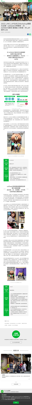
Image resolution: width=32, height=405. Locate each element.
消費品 (6, 325)
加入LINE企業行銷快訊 (16, 342)
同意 (16, 402)
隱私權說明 (13, 399)
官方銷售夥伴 (7, 323)
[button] (31, 368)
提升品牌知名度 (13, 323)
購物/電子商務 (24, 323)
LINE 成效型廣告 (15, 325)
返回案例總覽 (16, 384)
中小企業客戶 (19, 323)
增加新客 (9, 325)
